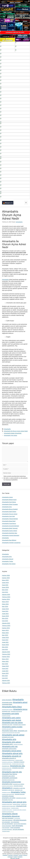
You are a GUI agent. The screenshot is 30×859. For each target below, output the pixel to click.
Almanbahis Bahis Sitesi (12, 707)
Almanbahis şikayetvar (11, 816)
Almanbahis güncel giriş (12, 753)
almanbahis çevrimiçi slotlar (7, 804)
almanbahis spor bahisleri (18, 784)
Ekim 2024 (5, 589)
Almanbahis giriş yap (10, 746)
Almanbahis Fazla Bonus (9, 523)
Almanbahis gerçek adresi (13, 735)
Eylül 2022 (5, 649)
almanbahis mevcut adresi (6, 769)
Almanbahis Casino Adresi (9, 530)
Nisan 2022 (5, 661)
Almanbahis (5, 279)
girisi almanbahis (15, 822)
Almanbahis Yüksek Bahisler (10, 518)
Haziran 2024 (6, 599)
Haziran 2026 (6, 575)
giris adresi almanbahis (19, 820)
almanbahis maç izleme (18, 768)
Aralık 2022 (5, 642)
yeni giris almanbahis (18, 829)
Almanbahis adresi (20, 702)
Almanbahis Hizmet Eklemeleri (10, 535)
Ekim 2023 (5, 618)
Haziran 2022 (6, 656)
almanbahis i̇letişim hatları (6, 763)
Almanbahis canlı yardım (7, 724)
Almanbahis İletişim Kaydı (9, 499)
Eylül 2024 (5, 592)
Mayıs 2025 (5, 580)
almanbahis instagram (19, 762)
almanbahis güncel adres (9, 748)
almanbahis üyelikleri (15, 808)
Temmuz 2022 (6, 654)
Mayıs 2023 (5, 630)
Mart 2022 (5, 664)
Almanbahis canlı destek (11, 720)
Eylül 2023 (5, 621)
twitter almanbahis (15, 827)
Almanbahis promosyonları (11, 782)
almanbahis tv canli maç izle (8, 790)
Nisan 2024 (5, 604)
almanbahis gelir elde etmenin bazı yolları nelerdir (11, 732)
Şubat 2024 (5, 609)
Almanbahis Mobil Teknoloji (9, 528)
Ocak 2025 (5, 585)
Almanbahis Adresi (7, 497)
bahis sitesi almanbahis (8, 818)
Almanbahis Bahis (7, 704)
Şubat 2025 (5, 582)
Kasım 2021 (5, 673)
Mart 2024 (5, 606)
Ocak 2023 (5, 640)
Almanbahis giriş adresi (11, 742)
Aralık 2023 (5, 613)
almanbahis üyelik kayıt (6, 808)
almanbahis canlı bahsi (6, 715)
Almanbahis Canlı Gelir (8, 516)
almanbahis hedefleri (19, 760)
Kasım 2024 (5, 587)
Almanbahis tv (7, 788)
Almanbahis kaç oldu (17, 766)
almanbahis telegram (18, 785)
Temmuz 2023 (6, 625)
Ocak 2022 (5, 668)
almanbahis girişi (7, 744)
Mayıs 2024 (5, 601)
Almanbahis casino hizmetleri (19, 724)
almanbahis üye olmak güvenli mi (8, 811)
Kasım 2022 (5, 644)
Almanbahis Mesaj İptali (8, 521)
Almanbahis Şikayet (7, 559)
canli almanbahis (17, 818)
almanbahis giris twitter (8, 737)
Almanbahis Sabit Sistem (9, 511)
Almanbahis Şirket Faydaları (10, 504)
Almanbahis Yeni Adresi (8, 563)
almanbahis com (22, 730)
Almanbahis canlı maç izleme (12, 722)
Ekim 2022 (5, 647)
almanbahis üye (24, 804)
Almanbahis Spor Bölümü (9, 540)
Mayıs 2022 (5, 659)
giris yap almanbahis (7, 823)
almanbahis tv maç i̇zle (6, 792)
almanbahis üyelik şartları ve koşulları (19, 809)
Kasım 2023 (5, 616)
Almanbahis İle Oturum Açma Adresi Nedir (16, 431)
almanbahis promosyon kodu (8, 779)
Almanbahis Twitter (7, 561)
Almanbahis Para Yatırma (9, 774)
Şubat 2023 (5, 637)
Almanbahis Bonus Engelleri (10, 509)
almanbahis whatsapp (8, 796)
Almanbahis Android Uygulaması (11, 542)
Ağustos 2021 (6, 680)
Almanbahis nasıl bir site (12, 772)
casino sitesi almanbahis (7, 820)
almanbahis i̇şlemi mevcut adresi (18, 763)
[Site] (15, 54)
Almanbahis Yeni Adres (10, 435)
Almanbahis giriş (9, 739)
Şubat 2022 (5, 666)
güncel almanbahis (6, 825)
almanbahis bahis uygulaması (7, 709)
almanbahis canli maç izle (16, 711)
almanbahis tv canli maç (19, 788)
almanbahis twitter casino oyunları (8, 794)
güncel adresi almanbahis (20, 823)
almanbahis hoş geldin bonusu (7, 762)
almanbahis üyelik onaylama (7, 809)
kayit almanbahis (17, 826)
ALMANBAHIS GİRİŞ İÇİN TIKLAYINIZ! (15, 32)
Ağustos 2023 (6, 623)
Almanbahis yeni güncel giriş (14, 802)
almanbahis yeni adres (8, 798)
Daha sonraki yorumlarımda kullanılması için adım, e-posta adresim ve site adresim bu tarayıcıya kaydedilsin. (16, 478)
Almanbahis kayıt (5, 766)
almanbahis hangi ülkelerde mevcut (8, 760)
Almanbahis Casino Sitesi (9, 730)
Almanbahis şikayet (10, 814)
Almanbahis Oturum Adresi (9, 514)
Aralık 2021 (5, 671)
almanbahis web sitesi (19, 794)
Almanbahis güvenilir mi (11, 756)
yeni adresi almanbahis (7, 829)
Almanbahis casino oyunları (12, 727)
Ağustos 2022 (6, 652)
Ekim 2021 (5, 675)
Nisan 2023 (5, 632)
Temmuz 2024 (6, 597)
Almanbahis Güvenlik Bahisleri (10, 526)
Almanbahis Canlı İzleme (9, 502)
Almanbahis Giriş (7, 507)
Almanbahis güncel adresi (11, 751)
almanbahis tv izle (18, 790)
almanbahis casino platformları (7, 728)
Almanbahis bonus (20, 709)
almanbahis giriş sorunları (18, 744)
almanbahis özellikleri (16, 804)
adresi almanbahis (7, 700)
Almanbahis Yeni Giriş (7, 799)
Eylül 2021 (5, 678)
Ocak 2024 (5, 611)
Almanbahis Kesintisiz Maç (9, 533)
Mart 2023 (5, 635)
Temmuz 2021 (6, 683)
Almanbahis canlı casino (11, 718)
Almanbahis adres (7, 702)
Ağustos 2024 (6, 594)
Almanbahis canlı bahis (10, 713)
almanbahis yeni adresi (21, 798)
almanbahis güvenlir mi (9, 758)
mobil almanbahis (5, 827)
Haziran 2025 (6, 578)
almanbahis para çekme (8, 776)
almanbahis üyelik (21, 806)
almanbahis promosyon (9, 778)
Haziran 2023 (6, 628)
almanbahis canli (6, 711)
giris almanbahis (6, 822)
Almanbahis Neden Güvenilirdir (12, 433)
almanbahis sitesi (7, 784)
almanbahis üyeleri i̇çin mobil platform (9, 806)
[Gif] (15, 87)
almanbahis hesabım (6, 831)
